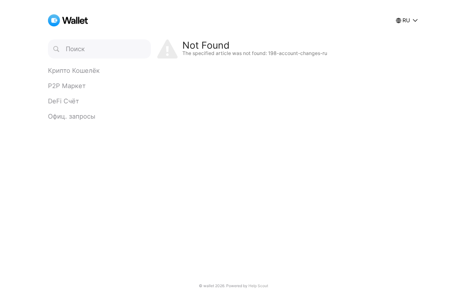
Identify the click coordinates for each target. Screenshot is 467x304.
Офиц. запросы (71, 116)
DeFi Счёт (63, 101)
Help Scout (258, 285)
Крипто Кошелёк (74, 70)
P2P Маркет (67, 86)
